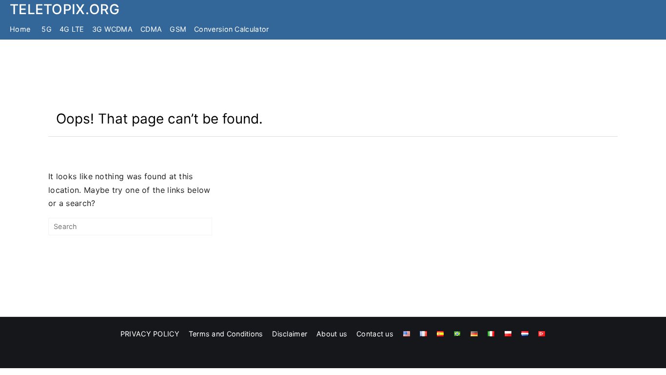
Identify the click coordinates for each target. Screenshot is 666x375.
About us (331, 334)
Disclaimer (289, 334)
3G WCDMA (112, 29)
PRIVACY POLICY (149, 334)
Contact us (374, 334)
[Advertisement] (333, 75)
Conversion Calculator (231, 29)
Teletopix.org (64, 9)
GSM (178, 29)
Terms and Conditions (226, 334)
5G (46, 29)
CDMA (151, 29)
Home (20, 29)
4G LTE (71, 29)
